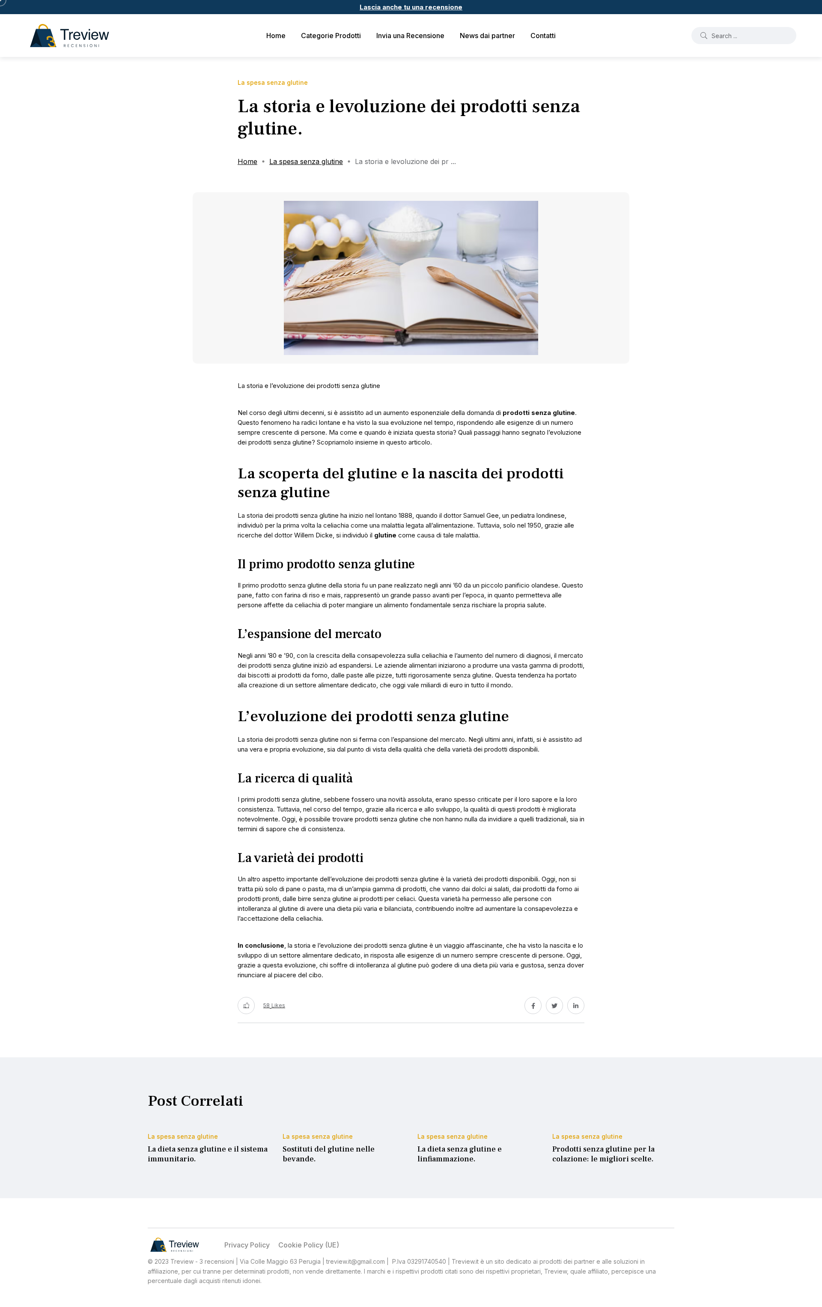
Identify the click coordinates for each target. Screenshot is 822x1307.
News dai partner (487, 35)
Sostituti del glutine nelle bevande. (329, 1154)
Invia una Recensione (410, 35)
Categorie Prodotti (331, 35)
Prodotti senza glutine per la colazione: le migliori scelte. (603, 1154)
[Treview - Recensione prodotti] (69, 35)
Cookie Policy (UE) (308, 1245)
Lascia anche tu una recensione (411, 7)
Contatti (543, 35)
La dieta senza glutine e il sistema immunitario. (208, 1154)
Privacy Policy (247, 1245)
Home (276, 35)
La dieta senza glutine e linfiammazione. (459, 1154)
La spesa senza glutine (306, 161)
